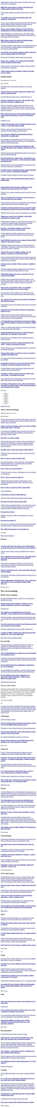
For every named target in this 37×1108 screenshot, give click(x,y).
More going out (5, 785)
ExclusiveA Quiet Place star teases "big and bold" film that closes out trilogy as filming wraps (17, 101)
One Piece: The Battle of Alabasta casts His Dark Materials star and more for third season (15, 229)
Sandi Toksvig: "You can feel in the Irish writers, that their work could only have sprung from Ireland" (17, 1038)
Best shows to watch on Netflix (10, 438)
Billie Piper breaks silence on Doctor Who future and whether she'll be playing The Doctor (17, 8)
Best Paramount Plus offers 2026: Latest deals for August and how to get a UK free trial (18, 732)
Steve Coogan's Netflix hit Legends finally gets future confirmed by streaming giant (17, 135)
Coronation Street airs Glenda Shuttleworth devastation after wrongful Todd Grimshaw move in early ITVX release (18, 985)
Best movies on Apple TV (8, 520)
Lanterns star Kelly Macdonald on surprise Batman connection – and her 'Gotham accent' (16, 896)
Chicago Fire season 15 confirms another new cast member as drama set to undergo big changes (16, 252)
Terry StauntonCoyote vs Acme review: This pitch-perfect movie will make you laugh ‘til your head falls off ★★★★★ (18, 558)
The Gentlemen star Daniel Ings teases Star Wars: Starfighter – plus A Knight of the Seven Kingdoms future (18, 613)
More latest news (5, 406)
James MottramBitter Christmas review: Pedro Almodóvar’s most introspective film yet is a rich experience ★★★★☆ (15, 1022)
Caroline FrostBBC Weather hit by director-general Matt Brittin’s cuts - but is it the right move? (18, 633)
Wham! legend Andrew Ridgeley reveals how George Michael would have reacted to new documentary (17, 604)
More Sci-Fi (4, 911)
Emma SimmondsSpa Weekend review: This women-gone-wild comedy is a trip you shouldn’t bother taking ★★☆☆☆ (18, 582)
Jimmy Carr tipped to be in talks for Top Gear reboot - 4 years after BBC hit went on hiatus (18, 198)
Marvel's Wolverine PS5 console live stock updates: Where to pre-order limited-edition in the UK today (18, 723)
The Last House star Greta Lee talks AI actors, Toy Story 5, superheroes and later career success (18, 1010)
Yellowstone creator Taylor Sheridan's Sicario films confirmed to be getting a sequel (16, 217)
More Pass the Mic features (8, 682)
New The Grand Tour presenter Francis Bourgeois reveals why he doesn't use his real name (18, 624)
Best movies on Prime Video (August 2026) (13, 501)
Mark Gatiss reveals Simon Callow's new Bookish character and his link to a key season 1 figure (16, 288)
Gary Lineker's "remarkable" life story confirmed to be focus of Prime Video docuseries (17, 1051)
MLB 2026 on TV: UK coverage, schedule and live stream (18, 945)
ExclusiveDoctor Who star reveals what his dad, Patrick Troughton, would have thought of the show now (18, 364)
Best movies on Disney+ (8, 512)
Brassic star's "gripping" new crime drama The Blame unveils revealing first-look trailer (17, 61)
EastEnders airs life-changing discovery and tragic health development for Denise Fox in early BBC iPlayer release (18, 208)
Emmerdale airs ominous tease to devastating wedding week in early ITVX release (17, 976)
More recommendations (7, 535)
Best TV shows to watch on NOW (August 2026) (15, 487)
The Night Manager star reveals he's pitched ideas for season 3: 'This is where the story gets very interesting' (17, 801)
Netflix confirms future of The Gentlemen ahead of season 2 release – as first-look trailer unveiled (18, 124)
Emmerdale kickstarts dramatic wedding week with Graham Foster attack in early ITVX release (16, 188)
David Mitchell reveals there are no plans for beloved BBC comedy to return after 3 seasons (18, 240)
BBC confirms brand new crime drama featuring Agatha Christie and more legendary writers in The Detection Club (18, 115)
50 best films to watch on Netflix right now (13, 494)
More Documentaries (7, 1066)
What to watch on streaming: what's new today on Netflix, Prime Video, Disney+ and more (18, 426)
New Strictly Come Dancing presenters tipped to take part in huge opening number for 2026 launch (18, 53)
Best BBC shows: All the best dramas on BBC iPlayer (17, 449)
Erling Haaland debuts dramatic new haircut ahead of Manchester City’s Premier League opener (17, 333)
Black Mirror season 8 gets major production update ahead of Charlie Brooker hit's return (17, 41)
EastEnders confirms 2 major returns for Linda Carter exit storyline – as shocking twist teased (17, 374)
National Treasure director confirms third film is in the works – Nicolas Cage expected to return (17, 343)
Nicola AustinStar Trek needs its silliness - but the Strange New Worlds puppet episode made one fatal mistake (18, 906)
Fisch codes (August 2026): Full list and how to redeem (17, 1102)
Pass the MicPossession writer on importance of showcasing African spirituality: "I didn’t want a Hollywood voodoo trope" (15, 676)
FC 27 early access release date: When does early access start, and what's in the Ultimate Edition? (17, 1079)
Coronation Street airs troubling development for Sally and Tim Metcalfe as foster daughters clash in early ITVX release (18, 147)
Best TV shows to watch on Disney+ (12, 468)
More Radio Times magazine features (11, 638)
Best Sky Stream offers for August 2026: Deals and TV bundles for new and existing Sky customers (17, 741)
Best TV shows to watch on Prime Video (13, 458)
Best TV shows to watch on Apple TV (12, 477)
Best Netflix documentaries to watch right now (15, 529)
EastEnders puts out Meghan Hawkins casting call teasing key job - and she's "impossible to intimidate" (18, 170)
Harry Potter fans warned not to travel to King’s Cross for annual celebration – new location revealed (18, 780)
